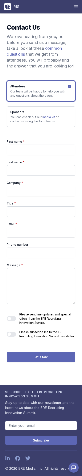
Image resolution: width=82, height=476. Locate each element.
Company (15, 183)
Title (11, 203)
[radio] (41, 91)
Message (15, 265)
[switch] (11, 318)
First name (16, 141)
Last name (16, 162)
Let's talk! (41, 357)
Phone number (17, 244)
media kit (48, 117)
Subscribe (41, 440)
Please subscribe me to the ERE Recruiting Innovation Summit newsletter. (47, 334)
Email (12, 224)
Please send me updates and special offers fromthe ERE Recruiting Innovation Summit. (45, 318)
